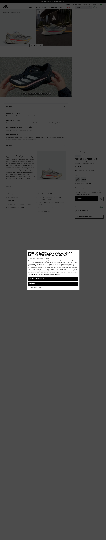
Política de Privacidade (33, 271)
